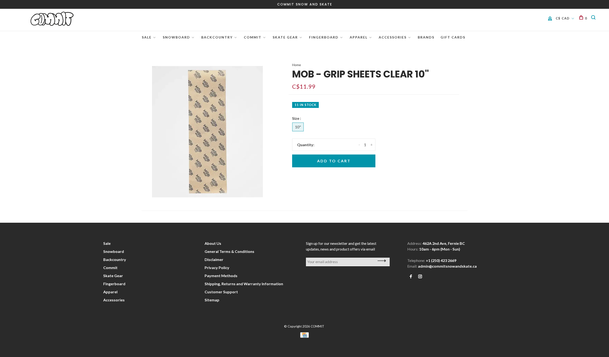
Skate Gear (285, 37)
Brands (426, 37)
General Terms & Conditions (229, 251)
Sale (147, 37)
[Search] (594, 18)
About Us (213, 243)
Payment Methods (221, 275)
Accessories (393, 37)
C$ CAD (563, 18)
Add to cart (334, 161)
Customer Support (221, 291)
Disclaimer (214, 259)
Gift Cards (453, 37)
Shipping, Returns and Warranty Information (244, 283)
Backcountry (217, 37)
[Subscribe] (380, 260)
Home (296, 65)
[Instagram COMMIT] (420, 276)
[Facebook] (411, 276)
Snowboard (176, 37)
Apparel (359, 37)
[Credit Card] (304, 336)
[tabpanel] (207, 132)
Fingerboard (324, 37)
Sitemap (212, 300)
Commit (252, 37)
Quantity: (305, 144)
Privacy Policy (217, 267)
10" (298, 127)
